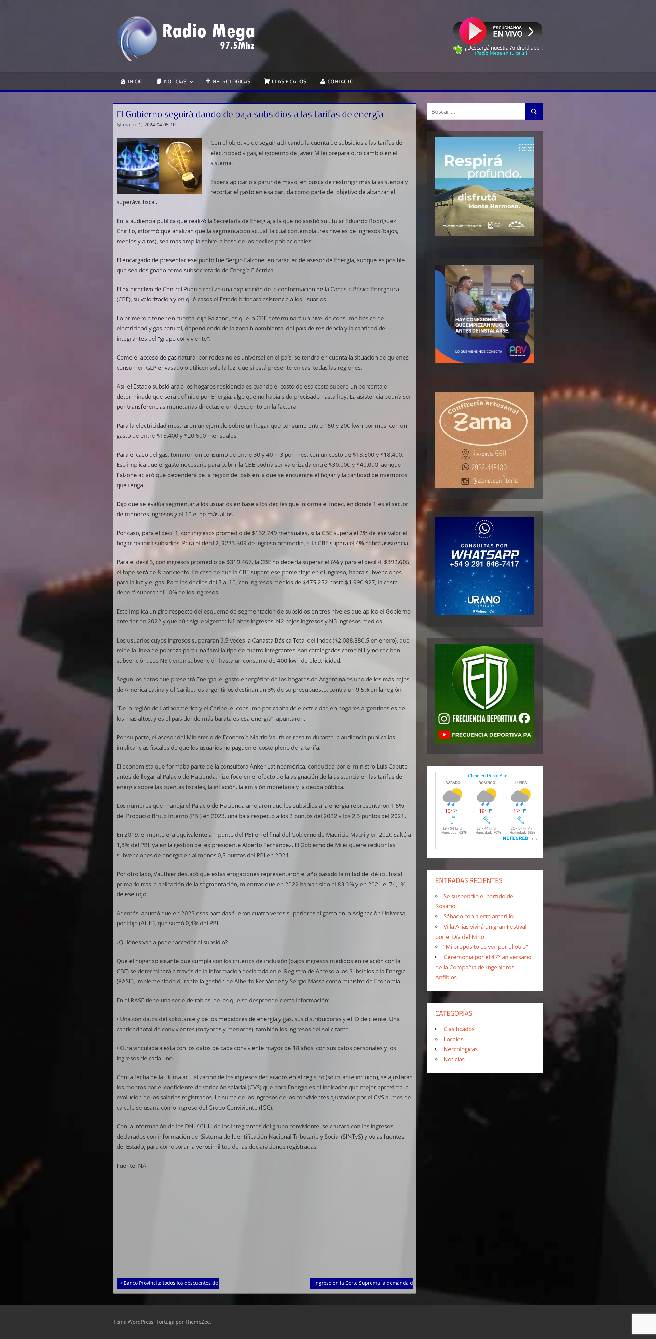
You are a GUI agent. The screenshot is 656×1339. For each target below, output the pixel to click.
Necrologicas (460, 1049)
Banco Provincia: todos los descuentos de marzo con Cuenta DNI (197, 1282)
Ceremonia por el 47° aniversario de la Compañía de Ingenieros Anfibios (483, 967)
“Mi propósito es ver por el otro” (485, 946)
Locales (453, 1039)
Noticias (454, 1059)
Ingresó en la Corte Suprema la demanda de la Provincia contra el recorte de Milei (408, 1282)
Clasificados (459, 1029)
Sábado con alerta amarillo (478, 916)
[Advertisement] (265, 1227)
